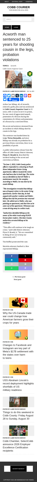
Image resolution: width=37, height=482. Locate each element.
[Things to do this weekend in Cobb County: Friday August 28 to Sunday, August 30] (18, 406)
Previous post (20, 277)
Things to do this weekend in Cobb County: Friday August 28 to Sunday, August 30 (18, 415)
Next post (17, 279)
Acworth (13, 66)
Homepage (29, 1)
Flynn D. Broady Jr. (11, 155)
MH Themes (30, 480)
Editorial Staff (17, 1)
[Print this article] (25, 264)
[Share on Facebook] (11, 256)
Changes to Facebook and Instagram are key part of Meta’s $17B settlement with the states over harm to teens (18, 351)
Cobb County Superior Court (13, 69)
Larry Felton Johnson (17, 91)
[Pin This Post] (25, 260)
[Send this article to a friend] (11, 264)
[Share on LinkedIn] (11, 260)
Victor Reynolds (14, 138)
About (7, 1)
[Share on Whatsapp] (11, 268)
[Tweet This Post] (25, 256)
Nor (11, 310)
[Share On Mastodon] (25, 268)
